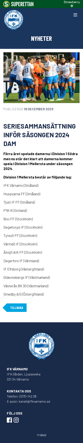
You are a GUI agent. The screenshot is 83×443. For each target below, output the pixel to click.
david (43, 434)
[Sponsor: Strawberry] (72, 4)
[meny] (75, 15)
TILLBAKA (16, 308)
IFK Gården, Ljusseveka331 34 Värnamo (23, 376)
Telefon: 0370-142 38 (21, 396)
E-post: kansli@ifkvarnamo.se (28, 401)
